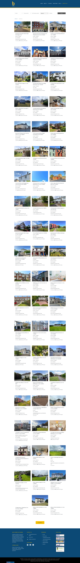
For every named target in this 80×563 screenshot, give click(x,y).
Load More (40, 522)
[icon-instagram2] (28, 545)
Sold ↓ (60, 3)
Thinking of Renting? (45, 542)
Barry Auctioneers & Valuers (26, 558)
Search (61, 13)
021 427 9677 (31, 537)
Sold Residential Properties (46, 537)
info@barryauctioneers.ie (32, 539)
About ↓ (45, 3)
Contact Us (64, 3)
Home (41, 3)
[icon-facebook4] (31, 545)
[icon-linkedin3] (33, 545)
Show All (16, 18)
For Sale (50, 3)
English (9, 562)
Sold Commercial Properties (47, 539)
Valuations (55, 3)
